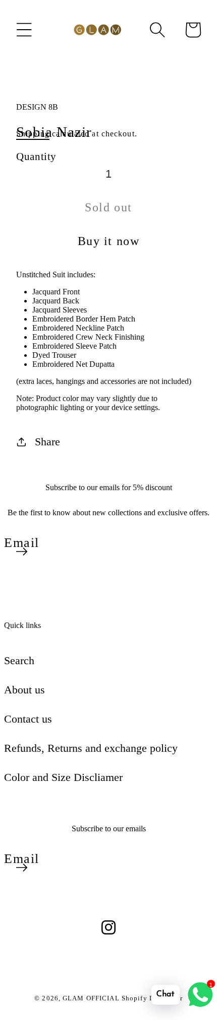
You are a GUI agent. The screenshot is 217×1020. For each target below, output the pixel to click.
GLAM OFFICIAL (92, 998)
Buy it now (109, 241)
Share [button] (47, 441)
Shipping (32, 133)
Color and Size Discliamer (63, 777)
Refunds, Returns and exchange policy (91, 748)
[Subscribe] (21, 551)
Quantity (36, 156)
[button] (24, 29)
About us (24, 689)
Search (19, 660)
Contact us (28, 719)
